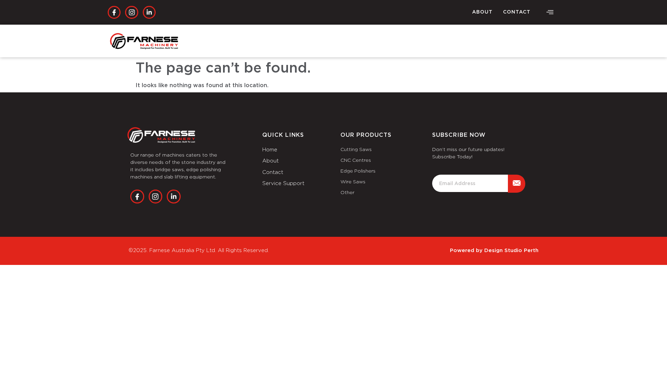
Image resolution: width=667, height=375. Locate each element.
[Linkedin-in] (149, 12)
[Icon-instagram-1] (131, 12)
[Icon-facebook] (114, 12)
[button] (550, 12)
